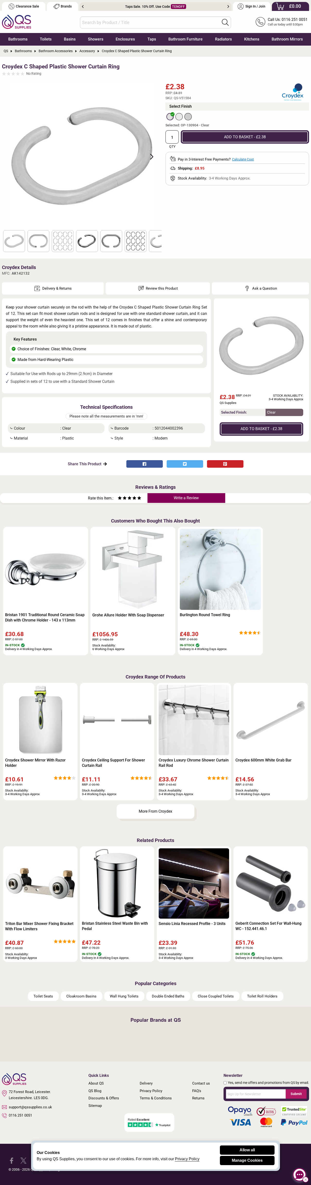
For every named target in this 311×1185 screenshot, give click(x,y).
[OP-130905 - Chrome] (188, 116)
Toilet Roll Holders (262, 996)
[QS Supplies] (16, 21)
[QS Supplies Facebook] (12, 1160)
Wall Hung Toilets (124, 996)
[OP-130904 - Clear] (170, 116)
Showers (95, 39)
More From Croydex (155, 811)
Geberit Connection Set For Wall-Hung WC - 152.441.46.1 (268, 926)
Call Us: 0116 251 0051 (288, 19)
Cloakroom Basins (81, 996)
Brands (66, 6)
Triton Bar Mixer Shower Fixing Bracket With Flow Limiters (39, 926)
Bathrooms (17, 39)
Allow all (247, 1150)
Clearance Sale (27, 6)
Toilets (46, 39)
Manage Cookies (247, 1160)
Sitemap (95, 1105)
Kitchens (251, 39)
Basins (70, 39)
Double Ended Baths (168, 996)
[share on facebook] (144, 464)
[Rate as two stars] (122, 499)
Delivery (146, 1083)
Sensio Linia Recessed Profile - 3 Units (192, 923)
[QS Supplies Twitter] (23, 1160)
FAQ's (196, 1091)
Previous (83, 6)
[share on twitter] (185, 464)
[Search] (225, 22)
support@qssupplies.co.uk (30, 1107)
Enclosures (125, 39)
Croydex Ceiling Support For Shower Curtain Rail (113, 763)
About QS (96, 1083)
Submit (296, 1094)
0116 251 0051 (20, 1115)
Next (228, 6)
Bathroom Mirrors (287, 39)
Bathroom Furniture (185, 39)
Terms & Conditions (156, 1098)
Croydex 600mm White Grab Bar (263, 760)
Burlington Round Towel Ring (205, 615)
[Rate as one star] (119, 499)
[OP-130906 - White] (179, 116)
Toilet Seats (43, 996)
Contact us (201, 1083)
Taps (151, 39)
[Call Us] (260, 22)
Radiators (223, 39)
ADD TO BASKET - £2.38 (245, 137)
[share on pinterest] (225, 464)
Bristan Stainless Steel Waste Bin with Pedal (115, 926)
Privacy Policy (151, 1091)
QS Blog (94, 1091)
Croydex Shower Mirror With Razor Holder (35, 763)
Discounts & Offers (103, 1098)
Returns (198, 1098)
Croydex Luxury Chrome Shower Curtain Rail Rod (194, 763)
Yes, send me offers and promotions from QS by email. (268, 1083)
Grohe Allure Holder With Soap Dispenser (128, 615)
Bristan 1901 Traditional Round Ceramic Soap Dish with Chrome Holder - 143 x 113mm (45, 617)
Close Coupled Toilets (216, 996)
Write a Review (186, 498)
